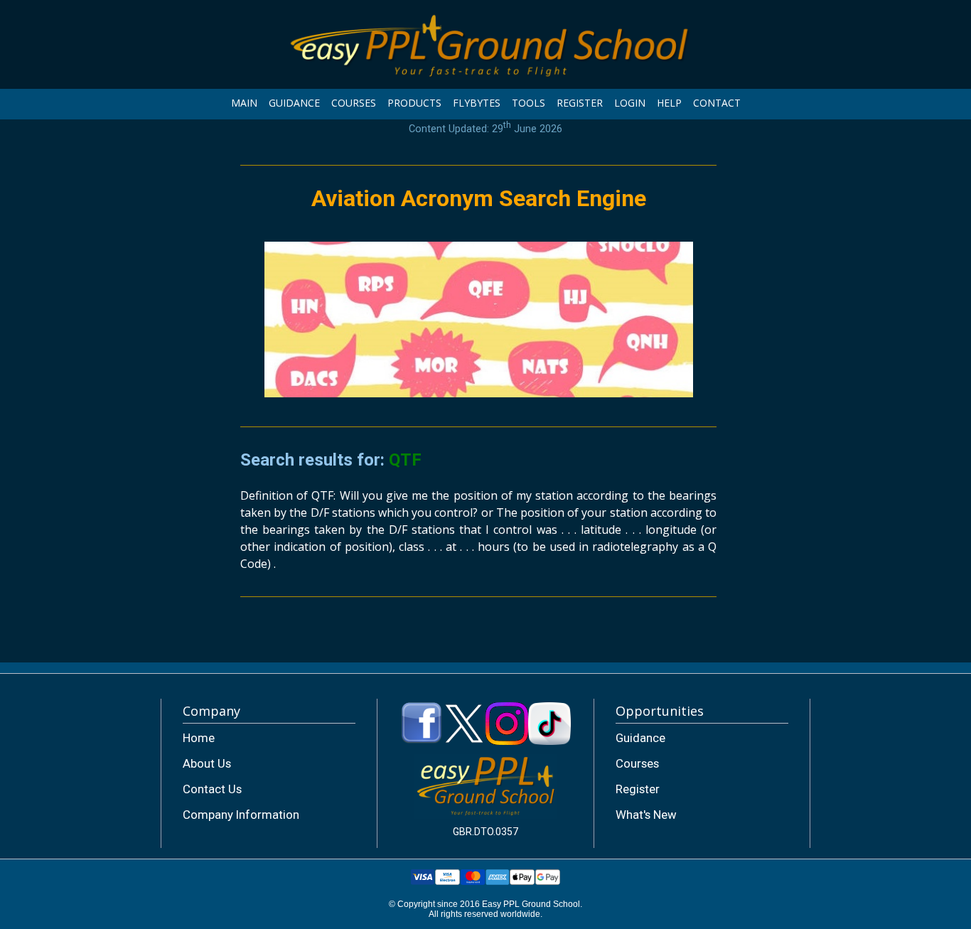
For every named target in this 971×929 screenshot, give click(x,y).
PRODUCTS (414, 102)
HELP (669, 102)
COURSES (353, 102)
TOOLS (528, 102)
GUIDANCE (294, 102)
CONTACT (717, 102)
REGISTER (580, 102)
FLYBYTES (476, 102)
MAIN (244, 102)
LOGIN (629, 102)
